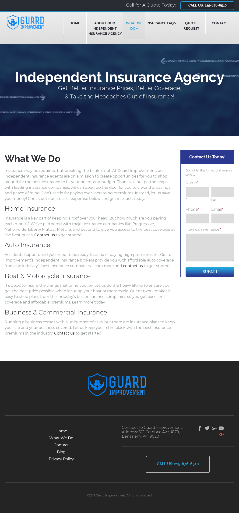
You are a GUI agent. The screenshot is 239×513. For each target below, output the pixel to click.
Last (214, 200)
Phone (192, 209)
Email (217, 209)
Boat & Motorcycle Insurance (48, 276)
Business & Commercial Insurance (56, 312)
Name (192, 183)
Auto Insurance (27, 245)
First (189, 200)
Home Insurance (30, 208)
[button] (134, 25)
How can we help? (203, 229)
